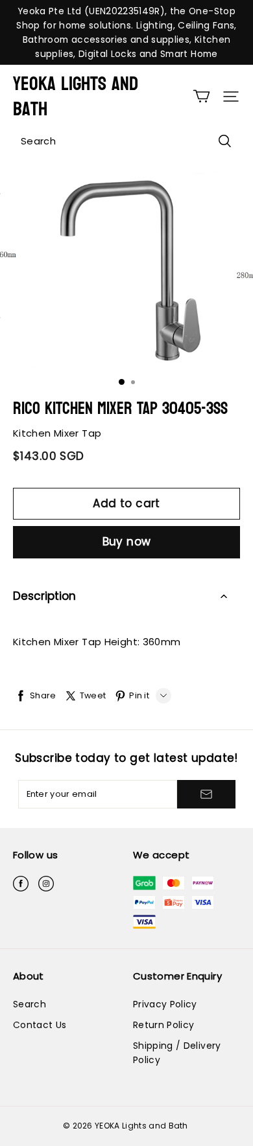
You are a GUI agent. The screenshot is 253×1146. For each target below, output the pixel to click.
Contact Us (39, 1024)
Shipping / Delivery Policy (177, 1052)
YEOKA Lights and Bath (75, 96)
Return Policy (164, 1024)
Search (29, 1004)
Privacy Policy (165, 1004)
